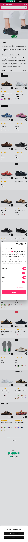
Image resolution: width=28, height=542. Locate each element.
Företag (14, 537)
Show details (20, 287)
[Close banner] (25, 243)
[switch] (24, 273)
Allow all (14, 292)
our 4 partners (9, 251)
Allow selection (14, 297)
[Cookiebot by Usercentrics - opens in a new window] (17, 244)
